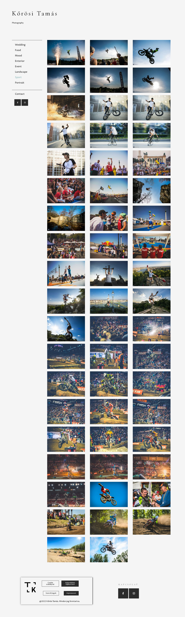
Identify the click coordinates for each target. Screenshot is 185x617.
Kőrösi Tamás (35, 13)
